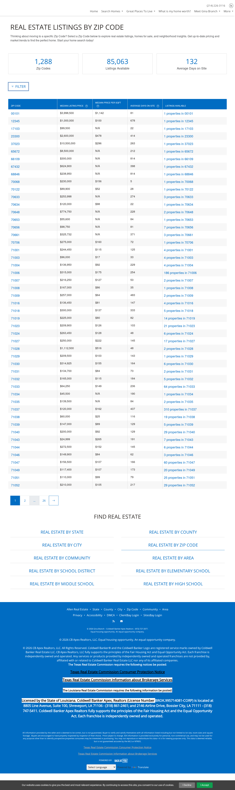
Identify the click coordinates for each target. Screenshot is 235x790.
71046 (15, 454)
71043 (15, 439)
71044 (15, 447)
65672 (15, 151)
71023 (15, 325)
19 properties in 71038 (179, 416)
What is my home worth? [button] (175, 11)
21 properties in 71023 (179, 325)
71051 (15, 477)
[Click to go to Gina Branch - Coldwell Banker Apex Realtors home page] (12, 7)
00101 (15, 113)
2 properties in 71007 (178, 280)
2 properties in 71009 (178, 295)
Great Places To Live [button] (139, 11)
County (108, 609)
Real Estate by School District (62, 571)
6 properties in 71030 (178, 363)
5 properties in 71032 (178, 379)
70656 (15, 227)
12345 (15, 121)
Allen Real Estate (77, 609)
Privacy (77, 615)
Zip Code (132, 609)
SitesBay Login (152, 615)
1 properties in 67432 (178, 166)
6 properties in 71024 (178, 333)
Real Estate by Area (173, 558)
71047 (15, 462)
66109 (15, 159)
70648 (15, 212)
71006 (15, 272)
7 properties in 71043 (178, 439)
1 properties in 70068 (178, 181)
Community (150, 609)
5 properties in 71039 (178, 424)
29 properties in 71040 (179, 432)
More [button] (227, 11)
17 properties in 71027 (179, 341)
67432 (15, 166)
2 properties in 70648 (178, 212)
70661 (15, 234)
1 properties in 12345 (178, 121)
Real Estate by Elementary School (173, 571)
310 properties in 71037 (180, 409)
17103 (15, 128)
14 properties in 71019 (179, 318)
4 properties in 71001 (178, 250)
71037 (15, 409)
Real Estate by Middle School (62, 584)
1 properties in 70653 (178, 219)
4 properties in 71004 (178, 265)
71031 (15, 371)
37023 (15, 143)
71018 (15, 310)
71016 (15, 303)
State (96, 609)
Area (165, 609)
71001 (15, 250)
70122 (15, 189)
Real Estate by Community (62, 558)
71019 (15, 318)
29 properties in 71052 (179, 485)
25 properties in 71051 (179, 477)
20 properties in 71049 (179, 470)
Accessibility (94, 615)
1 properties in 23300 (178, 136)
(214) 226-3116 (216, 5)
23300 (15, 136)
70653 (15, 219)
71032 (15, 379)
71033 (15, 386)
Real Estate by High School (173, 584)
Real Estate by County (173, 532)
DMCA (111, 615)
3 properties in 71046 (178, 454)
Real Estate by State (62, 532)
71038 (15, 416)
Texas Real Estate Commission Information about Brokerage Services (117, 753)
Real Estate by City (62, 545)
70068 (15, 181)
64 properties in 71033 (179, 386)
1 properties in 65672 (178, 151)
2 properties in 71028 (178, 348)
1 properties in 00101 (178, 113)
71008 (15, 288)
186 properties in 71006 (180, 272)
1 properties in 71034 (178, 394)
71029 (15, 356)
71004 (15, 265)
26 (44, 500)
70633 (15, 196)
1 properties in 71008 (178, 288)
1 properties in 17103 (178, 128)
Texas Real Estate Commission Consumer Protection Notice (117, 671)
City (120, 609)
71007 (15, 280)
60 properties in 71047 (179, 462)
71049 (15, 470)
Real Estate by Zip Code (173, 545)
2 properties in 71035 (178, 401)
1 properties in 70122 (178, 189)
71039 (15, 424)
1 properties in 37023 (178, 143)
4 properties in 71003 (178, 257)
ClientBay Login (129, 615)
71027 (15, 341)
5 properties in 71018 (178, 310)
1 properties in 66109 (178, 159)
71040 (15, 432)
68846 (15, 174)
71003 (15, 257)
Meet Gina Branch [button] (206, 11)
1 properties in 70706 (178, 242)
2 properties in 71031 (178, 371)
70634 (15, 204)
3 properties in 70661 (178, 234)
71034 (15, 394)
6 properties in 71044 (178, 447)
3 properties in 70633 (178, 196)
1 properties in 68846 (178, 174)
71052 (15, 485)
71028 (15, 348)
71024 (15, 333)
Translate (143, 767)
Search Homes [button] (111, 11)
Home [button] (94, 11)
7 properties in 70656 (178, 227)
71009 (15, 295)
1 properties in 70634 (178, 204)
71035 (15, 401)
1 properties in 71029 (178, 356)
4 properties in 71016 (178, 303)
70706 (15, 242)
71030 (15, 363)
